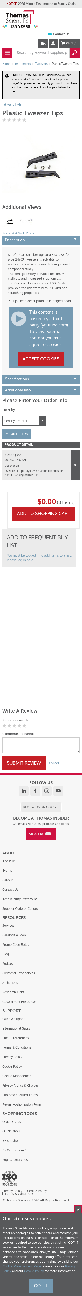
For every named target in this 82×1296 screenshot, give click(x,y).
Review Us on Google (41, 807)
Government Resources (19, 1001)
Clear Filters (17, 434)
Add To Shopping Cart (43, 513)
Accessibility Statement (19, 899)
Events (7, 870)
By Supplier (10, 1140)
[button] (75, 465)
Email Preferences (15, 1038)
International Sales (16, 1028)
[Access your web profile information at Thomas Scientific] (53, 43)
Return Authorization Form (21, 1104)
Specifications (17, 379)
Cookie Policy (12, 1066)
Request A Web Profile (18, 233)
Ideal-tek (11, 105)
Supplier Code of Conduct (21, 908)
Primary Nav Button (7, 53)
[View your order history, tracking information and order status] (43, 43)
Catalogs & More (14, 935)
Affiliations (10, 982)
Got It (41, 1286)
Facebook (35, 791)
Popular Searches (15, 1159)
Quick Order (11, 1131)
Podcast (8, 963)
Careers (8, 880)
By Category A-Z (14, 1150)
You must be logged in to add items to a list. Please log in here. (39, 557)
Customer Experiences (18, 973)
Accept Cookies (41, 359)
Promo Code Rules (15, 944)
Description (15, 240)
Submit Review (24, 763)
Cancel (54, 763)
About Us (9, 861)
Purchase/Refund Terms (20, 1095)
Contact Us (61, 34)
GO (75, 53)
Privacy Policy (12, 1057)
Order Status (11, 1121)
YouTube (58, 791)
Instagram (47, 791)
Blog (5, 954)
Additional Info (18, 390)
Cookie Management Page (22, 1266)
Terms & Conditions (16, 1047)
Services (8, 925)
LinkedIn (24, 791)
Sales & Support (14, 1019)
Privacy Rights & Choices (20, 1085)
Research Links (13, 992)
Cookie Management (17, 1076)
